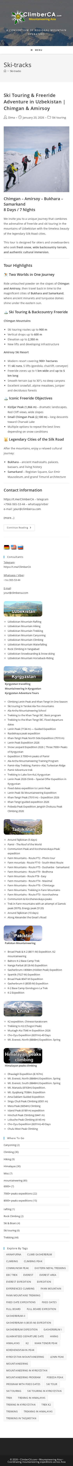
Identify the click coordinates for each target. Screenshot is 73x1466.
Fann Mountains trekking (23, 1295)
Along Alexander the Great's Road (27, 917)
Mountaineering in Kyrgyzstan (26, 1370)
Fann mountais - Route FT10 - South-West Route (35, 862)
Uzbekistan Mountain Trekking (25, 631)
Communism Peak (17, 1268)
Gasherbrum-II (15, 1316)
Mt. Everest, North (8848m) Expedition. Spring (34, 1039)
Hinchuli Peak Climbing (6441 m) (26, 1115)
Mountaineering (17, 1363)
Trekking (9, 1237)
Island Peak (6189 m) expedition (26, 1110)
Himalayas (10, 1166)
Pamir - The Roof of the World (25, 844)
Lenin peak (57, 1357)
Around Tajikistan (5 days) (22, 839)
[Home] (5, 71)
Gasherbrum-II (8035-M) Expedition (28, 983)
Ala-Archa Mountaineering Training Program (33, 761)
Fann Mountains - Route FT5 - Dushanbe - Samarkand (38, 867)
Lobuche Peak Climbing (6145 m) (26, 1119)
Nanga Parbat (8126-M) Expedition (27, 965)
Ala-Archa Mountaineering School (27, 710)
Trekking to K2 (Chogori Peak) (25, 1026)
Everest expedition (18, 1281)
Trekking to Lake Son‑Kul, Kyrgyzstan (29, 774)
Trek (9, 1397)
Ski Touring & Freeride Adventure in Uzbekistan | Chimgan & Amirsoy (35, 101)
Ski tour (51, 1384)
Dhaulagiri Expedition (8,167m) (25, 1074)
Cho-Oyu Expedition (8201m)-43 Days (29, 1035)
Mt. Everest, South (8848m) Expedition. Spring (34, 1083)
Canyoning (10, 1145)
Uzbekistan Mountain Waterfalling (27, 644)
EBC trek (11, 1275)
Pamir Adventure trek (20, 770)
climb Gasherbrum (39, 1254)
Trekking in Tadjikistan (21, 1418)
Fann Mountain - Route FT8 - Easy (27, 876)
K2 (27, 1343)
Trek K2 (46, 1404)
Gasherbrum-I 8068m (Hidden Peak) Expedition (35, 970)
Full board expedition (41, 1309)
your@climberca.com (27, 509)
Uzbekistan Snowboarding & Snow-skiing (31, 653)
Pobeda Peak (55, 1377)
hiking (54, 1336)
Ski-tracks (15, 71)
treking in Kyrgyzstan (20, 1404)
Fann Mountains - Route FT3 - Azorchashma (33, 894)
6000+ (7, 1186)
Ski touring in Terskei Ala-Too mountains (31, 706)
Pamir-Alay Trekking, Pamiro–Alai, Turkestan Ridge (36, 765)
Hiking (7, 1159)
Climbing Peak (33, 1261)
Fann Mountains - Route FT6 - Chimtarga (31, 885)
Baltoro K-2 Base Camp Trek (24, 961)
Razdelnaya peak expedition (24, 733)
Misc (6, 1173)
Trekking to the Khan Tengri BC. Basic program (34, 715)
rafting (7, 1209)
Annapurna (13, 1254)
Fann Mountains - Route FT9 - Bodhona (30, 871)
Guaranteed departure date (25, 1336)
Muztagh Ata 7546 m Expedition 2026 (29, 1030)
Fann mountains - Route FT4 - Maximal (30, 881)
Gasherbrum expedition (22, 1329)
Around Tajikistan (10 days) (23, 913)
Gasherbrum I (53, 1329)
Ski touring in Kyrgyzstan (44, 1391)
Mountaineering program (23, 1377)
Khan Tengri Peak (46, 1343)
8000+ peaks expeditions (18, 1200)
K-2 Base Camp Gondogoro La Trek (28, 988)
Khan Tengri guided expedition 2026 (28, 802)
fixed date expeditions (21, 1302)
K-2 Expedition (16, 992)
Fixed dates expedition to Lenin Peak (29, 788)
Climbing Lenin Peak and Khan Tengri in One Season (38, 701)
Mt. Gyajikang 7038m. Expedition (26, 1092)
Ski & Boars (10, 1223)
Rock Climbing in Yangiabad (23, 649)
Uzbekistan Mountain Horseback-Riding (31, 658)
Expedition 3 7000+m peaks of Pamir (28, 756)
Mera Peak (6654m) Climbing (24, 1106)
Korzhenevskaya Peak (20, 1350)
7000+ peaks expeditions (18, 1193)
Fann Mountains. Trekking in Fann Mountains (34, 890)
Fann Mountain (51, 1288)
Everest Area (48, 1275)
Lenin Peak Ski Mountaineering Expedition (32, 792)
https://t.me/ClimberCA (19, 499)
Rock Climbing (12, 1216)
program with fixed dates (23, 1384)
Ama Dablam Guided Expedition (26, 1097)
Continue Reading (21, 528)
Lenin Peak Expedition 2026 (23, 742)
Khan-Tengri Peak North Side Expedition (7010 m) (36, 738)
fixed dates (49, 1302)
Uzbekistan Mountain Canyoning (27, 635)
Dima (11, 117)
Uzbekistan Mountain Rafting (24, 621)
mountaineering (13, 1180)
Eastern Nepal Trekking (50, 1268)
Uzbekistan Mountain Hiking (24, 626)
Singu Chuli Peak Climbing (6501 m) (28, 1101)
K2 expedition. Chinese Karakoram (27, 1021)
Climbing (9, 1152)
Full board (13, 1309)
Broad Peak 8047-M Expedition (25, 979)
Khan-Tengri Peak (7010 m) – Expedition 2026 (33, 797)
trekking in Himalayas (38, 1411)
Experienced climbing (20, 1288)
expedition (44, 1281)
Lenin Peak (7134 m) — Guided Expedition (32, 729)
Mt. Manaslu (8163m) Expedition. (27, 1087)
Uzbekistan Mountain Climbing (25, 640)
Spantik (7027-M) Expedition (24, 974)
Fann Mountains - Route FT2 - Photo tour (31, 858)
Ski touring (59, 117)
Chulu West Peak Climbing (23, 1129)
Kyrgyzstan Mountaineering (25, 1357)
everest (28, 1275)
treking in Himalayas (31, 1397)
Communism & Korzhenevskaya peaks (30, 899)
